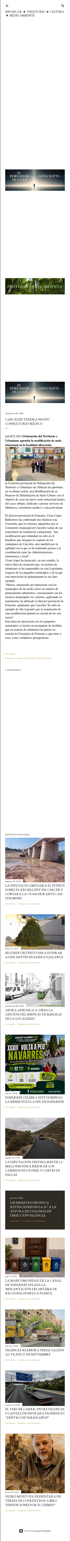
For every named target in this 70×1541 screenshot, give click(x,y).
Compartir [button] (10, 654)
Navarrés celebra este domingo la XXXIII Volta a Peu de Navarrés (34, 1099)
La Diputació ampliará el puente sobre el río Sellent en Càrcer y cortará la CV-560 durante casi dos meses (35, 891)
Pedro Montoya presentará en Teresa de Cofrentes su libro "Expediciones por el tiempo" (33, 1500)
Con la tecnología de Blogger (37, 1531)
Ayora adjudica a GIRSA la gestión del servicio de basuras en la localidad (33, 1014)
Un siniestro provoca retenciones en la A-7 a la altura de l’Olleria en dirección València (33, 1209)
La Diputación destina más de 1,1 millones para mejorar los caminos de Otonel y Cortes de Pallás (34, 1168)
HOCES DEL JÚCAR (33, 658)
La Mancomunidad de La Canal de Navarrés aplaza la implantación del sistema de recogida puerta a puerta (33, 1286)
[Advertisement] (35, 54)
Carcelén (19, 658)
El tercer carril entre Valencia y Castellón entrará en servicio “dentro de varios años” (34, 1413)
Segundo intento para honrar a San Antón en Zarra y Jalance (34, 955)
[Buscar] (63, 5)
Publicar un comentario (29, 904)
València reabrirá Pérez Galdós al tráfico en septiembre (34, 1352)
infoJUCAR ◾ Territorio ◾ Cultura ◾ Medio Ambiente (34, 13)
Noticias (47, 658)
